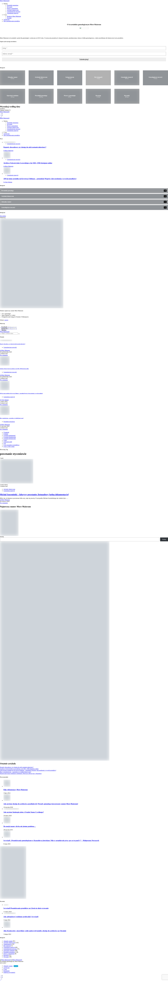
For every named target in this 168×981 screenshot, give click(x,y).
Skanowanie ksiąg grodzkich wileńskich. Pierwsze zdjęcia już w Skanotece (21, 773)
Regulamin (7, 971)
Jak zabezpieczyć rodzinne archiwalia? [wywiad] (21, 917)
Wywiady (9, 7)
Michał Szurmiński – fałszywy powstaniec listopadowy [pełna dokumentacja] (34, 494)
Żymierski (6, 432)
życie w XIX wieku (9, 446)
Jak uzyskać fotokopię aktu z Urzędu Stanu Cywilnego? (24, 812)
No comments (4, 355)
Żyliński (6, 434)
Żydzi (5, 440)
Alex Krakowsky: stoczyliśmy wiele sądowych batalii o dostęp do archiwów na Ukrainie (35, 931)
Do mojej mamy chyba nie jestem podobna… (20, 826)
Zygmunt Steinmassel (9, 435)
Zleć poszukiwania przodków (12, 21)
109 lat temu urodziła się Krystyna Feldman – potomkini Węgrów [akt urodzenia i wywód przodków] (40, 179)
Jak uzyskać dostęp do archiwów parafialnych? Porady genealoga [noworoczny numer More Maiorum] (41, 804)
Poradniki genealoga (12, 5)
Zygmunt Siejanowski (10, 438)
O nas (5, 969)
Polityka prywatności (9, 972)
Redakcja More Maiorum (14, 16)
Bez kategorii (7, 946)
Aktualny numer (8, 941)
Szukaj (2, 536)
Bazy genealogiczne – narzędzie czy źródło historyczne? (12, 418)
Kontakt (9, 18)
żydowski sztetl (8, 442)
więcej (6, 320)
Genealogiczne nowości (13, 11)
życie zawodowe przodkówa (11, 445)
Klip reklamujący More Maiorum (16, 790)
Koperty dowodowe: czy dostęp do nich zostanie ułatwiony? (25, 147)
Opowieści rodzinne (9, 950)
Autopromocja (7, 944)
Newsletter (3, 216)
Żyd (5, 443)
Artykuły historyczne (13, 10)
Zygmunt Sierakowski (10, 437)
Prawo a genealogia (12, 8)
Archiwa (2, 108)
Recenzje (6, 955)
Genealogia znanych (12, 13)
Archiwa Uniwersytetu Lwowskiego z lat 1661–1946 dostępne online (28, 163)
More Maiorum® (4, 0)
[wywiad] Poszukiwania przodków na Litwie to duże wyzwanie (26, 908)
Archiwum (6, 19)
